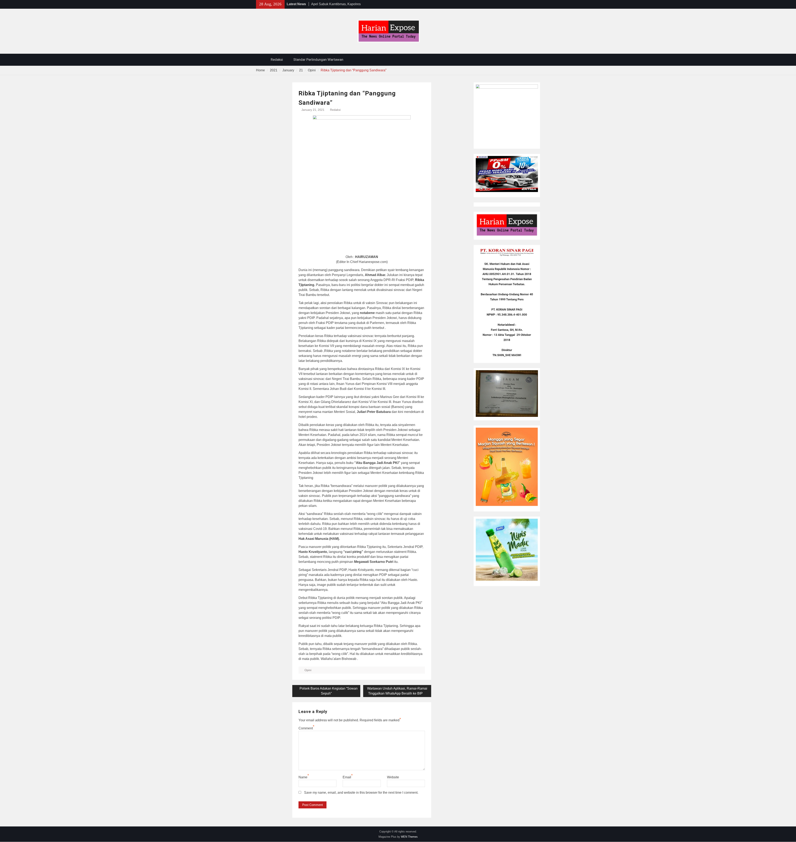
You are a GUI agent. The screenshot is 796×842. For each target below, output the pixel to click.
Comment (305, 728)
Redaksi (277, 59)
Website (393, 777)
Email (347, 777)
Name (302, 777)
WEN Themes (409, 836)
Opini (308, 670)
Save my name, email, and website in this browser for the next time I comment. (361, 792)
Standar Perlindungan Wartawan (318, 59)
